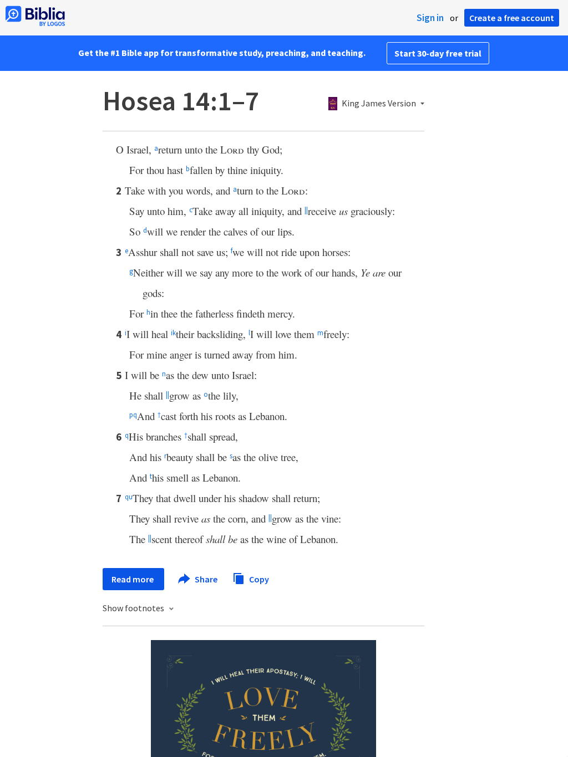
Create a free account (511, 17)
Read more (133, 579)
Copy (258, 579)
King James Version (379, 104)
